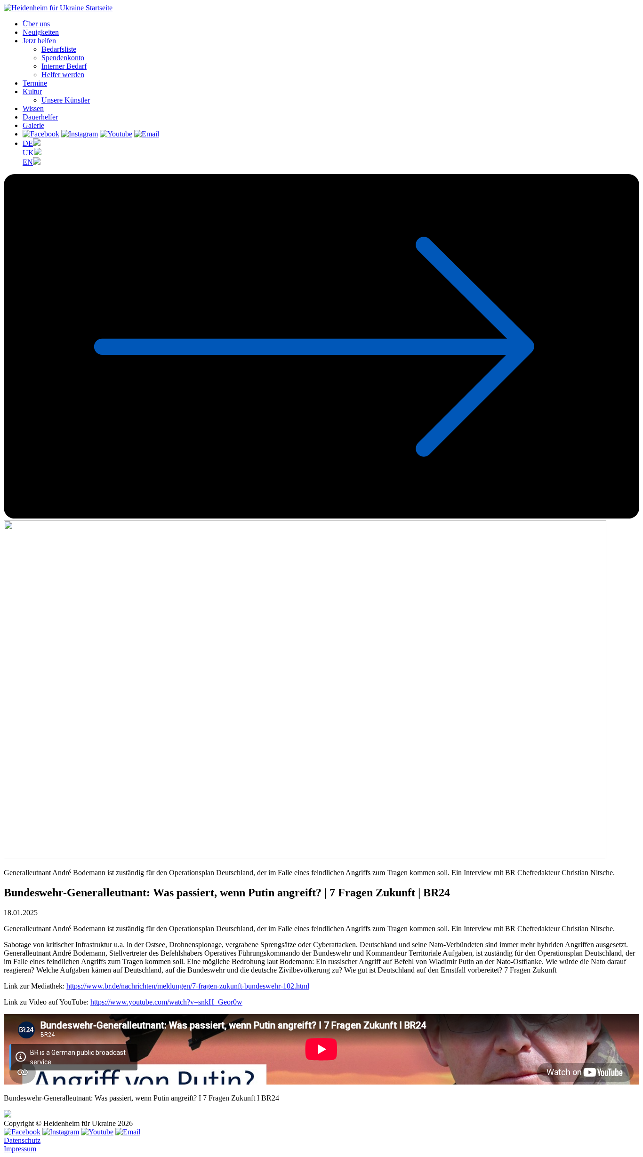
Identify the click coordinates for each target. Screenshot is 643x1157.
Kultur (32, 92)
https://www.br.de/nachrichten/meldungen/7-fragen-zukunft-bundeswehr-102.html (187, 986)
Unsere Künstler (65, 100)
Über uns (36, 24)
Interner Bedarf (64, 66)
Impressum (20, 1149)
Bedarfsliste (58, 49)
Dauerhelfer (40, 117)
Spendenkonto (62, 58)
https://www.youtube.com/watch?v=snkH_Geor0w (166, 1002)
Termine (35, 83)
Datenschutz (22, 1140)
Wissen (33, 108)
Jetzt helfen (39, 41)
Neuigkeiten (41, 32)
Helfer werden (62, 75)
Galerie (33, 125)
